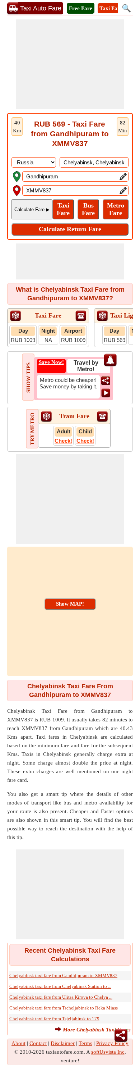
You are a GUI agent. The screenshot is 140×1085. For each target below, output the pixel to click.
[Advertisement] (70, 64)
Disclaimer (63, 1043)
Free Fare (80, 8)
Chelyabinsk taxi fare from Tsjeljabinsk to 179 (54, 1018)
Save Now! (51, 362)
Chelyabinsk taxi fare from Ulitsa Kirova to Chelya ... (60, 997)
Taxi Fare (110, 8)
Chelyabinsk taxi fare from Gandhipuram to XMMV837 (63, 975)
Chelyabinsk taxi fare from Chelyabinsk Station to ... (60, 986)
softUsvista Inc (108, 1052)
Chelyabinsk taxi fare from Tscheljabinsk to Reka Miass (63, 1008)
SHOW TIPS (28, 378)
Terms (85, 1043)
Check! (63, 441)
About (18, 1043)
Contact (38, 1043)
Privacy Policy (112, 1043)
